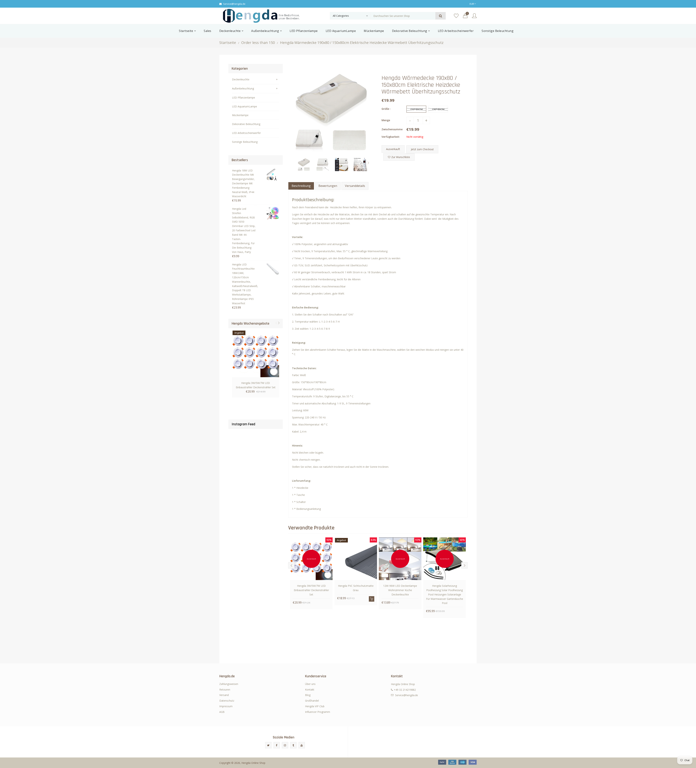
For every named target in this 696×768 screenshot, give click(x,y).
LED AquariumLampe (244, 106)
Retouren (224, 689)
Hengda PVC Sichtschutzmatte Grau (356, 588)
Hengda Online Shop (253, 763)
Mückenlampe (240, 115)
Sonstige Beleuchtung (245, 142)
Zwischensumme (392, 129)
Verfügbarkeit (390, 136)
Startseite (227, 42)
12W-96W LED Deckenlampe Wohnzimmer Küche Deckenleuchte (400, 590)
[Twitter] (268, 745)
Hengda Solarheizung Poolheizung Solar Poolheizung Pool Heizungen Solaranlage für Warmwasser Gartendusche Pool (444, 594)
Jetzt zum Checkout (422, 149)
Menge (386, 120)
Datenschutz (226, 700)
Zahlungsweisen (228, 684)
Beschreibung (301, 186)
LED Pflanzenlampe (243, 97)
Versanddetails (355, 186)
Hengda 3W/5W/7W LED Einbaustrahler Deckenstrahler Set (256, 385)
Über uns (310, 684)
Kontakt (309, 689)
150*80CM (416, 109)
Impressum (226, 706)
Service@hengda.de (234, 3)
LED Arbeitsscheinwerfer (246, 133)
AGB (222, 712)
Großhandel (312, 700)
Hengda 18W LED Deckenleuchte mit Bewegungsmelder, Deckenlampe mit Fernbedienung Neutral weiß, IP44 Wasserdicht (243, 183)
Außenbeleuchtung (243, 88)
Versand (224, 695)
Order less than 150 (258, 42)
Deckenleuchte (240, 79)
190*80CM (438, 109)
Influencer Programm (317, 712)
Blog (307, 695)
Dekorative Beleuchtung (246, 124)
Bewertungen (327, 186)
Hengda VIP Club (314, 706)
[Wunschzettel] (456, 16)
